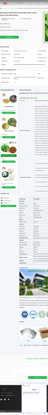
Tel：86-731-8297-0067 (7, 393)
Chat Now (8, 37)
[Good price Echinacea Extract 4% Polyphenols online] (9, 100)
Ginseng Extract (36, 345)
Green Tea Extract (27, 345)
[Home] (5, 3)
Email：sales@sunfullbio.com (8, 395)
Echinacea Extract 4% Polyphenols (8, 110)
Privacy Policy (3, 411)
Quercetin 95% (4, 134)
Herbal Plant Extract (13, 8)
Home (13, 3)
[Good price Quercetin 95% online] (9, 125)
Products (20, 3)
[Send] (45, 413)
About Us (27, 3)
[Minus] (45, 386)
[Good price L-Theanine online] (9, 149)
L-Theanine (3, 158)
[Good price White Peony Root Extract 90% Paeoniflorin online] (9, 173)
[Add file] (23, 413)
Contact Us (35, 3)
